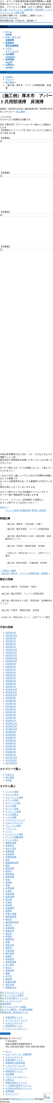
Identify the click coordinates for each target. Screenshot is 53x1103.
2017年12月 (11, 757)
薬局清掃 (9, 970)
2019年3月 (10, 715)
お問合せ (9, 1080)
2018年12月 (11, 723)
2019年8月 (10, 701)
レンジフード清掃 (14, 834)
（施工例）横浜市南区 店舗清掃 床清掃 (26, 563)
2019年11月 (11, 692)
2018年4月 (10, 746)
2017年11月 (11, 760)
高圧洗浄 (9, 985)
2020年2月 (10, 684)
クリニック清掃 (13, 811)
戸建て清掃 (10, 914)
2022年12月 (11, 650)
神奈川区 (9, 945)
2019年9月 (10, 698)
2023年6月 (10, 638)
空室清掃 (9, 951)
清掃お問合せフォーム (16, 1083)
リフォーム (10, 828)
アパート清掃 (11, 510)
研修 (7, 942)
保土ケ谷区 (10, 848)
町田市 (8, 936)
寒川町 (8, 899)
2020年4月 (10, 678)
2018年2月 (10, 752)
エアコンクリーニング (16, 1020)
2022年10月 (11, 655)
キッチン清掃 (11, 809)
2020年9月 (10, 664)
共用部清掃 (25, 510)
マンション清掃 (13, 826)
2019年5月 (10, 709)
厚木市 (35, 510)
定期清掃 (9, 894)
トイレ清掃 (10, 817)
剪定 (7, 860)
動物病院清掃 (11, 863)
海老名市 (9, 931)
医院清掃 (9, 868)
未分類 (8, 780)
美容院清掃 (10, 962)
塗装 (7, 880)
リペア (8, 831)
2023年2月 (10, 644)
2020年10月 (11, 661)
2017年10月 (11, 763)
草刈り (8, 968)
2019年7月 (10, 703)
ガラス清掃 (10, 806)
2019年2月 (10, 718)
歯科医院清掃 (11, 922)
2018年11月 (11, 726)
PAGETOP (5, 1033)
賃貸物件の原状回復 (15, 1063)
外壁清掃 (9, 888)
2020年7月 (10, 669)
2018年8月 (10, 735)
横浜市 (8, 919)
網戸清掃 (9, 953)
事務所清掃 (10, 843)
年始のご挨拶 (8, 570)
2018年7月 (10, 738)
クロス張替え (11, 814)
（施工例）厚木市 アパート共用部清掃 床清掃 (25, 573)
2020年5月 (10, 675)
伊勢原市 (9, 846)
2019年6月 (10, 706)
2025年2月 (10, 633)
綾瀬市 (8, 956)
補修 (7, 973)
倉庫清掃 (9, 851)
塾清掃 (8, 882)
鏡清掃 (8, 979)
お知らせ (9, 774)
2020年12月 (11, 658)
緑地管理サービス (14, 1026)
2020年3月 (10, 681)
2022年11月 (11, 652)
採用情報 (9, 1091)
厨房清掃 (9, 877)
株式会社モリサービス (23, 1099)
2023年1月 (10, 647)
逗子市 (8, 976)
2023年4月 (10, 641)
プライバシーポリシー (16, 1029)
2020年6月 (10, 672)
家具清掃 (9, 897)
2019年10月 (11, 695)
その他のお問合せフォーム (18, 1088)
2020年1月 (10, 686)
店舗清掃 (9, 908)
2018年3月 (10, 749)
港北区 (8, 933)
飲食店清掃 (10, 982)
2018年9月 (10, 732)
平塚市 (8, 902)
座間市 (8, 911)
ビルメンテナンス (14, 823)
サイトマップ (11, 1094)
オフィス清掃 (11, 800)
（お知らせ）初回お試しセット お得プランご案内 (25, 617)
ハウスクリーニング (15, 820)
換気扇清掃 (10, 916)
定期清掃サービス (14, 1017)
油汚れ (8, 925)
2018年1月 (10, 755)
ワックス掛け (11, 840)
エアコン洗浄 (11, 794)
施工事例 (20, 112)
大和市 (8, 891)
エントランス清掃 (14, 797)
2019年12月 (11, 689)
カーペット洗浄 (13, 803)
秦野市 (8, 948)
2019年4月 (10, 712)
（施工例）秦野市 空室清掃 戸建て (23, 524)
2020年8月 (10, 667)
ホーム (8, 1051)
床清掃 (42, 510)
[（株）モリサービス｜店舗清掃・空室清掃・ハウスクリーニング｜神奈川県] (26, 12)
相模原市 (9, 939)
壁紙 (7, 885)
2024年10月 (11, 635)
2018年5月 (10, 743)
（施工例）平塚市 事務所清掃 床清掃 (25, 546)
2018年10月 (11, 729)
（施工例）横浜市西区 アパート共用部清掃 (27, 529)
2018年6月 (10, 740)
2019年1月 (10, 721)
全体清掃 (9, 854)
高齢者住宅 (10, 987)
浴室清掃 (9, 928)
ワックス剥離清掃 (14, 837)
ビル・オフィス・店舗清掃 (18, 1054)
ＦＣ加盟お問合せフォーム (18, 1085)
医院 (7, 865)
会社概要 (9, 1074)
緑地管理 (9, 959)
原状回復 (9, 874)
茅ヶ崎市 (9, 965)
